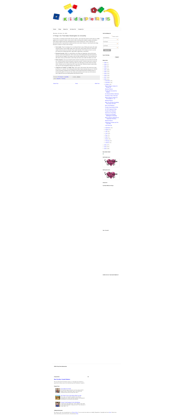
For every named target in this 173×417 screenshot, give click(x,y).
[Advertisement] (111, 252)
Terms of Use (75, 412)
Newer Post (55, 83)
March (106, 138)
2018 (105, 75)
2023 (105, 66)
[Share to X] (76, 77)
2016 (105, 79)
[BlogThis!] (75, 77)
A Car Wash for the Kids (66, 388)
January (107, 142)
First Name (110, 41)
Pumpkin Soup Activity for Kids (111, 107)
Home (54, 29)
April (106, 137)
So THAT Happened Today (111, 109)
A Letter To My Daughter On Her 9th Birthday (70, 402)
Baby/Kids (59, 78)
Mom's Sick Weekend (109, 105)
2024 (105, 64)
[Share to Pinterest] (79, 77)
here (110, 412)
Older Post (97, 83)
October (107, 84)
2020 (105, 71)
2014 (105, 146)
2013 (105, 148)
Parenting (63, 78)
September (107, 127)
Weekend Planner (109, 89)
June (106, 133)
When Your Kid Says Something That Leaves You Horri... (112, 103)
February (107, 140)
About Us (65, 29)
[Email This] (73, 77)
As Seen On (73, 29)
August (107, 129)
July (106, 131)
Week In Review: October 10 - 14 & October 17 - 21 (111, 98)
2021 (105, 69)
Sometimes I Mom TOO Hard (111, 95)
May (106, 135)
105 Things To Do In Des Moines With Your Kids (71, 395)
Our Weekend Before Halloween (112, 93)
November (107, 82)
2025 (105, 62)
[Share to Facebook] (78, 77)
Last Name (110, 45)
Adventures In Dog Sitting (110, 112)
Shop (59, 29)
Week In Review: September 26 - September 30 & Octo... (112, 118)
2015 (105, 144)
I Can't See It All (108, 125)
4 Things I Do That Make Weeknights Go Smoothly (111, 115)
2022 (105, 68)
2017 (105, 77)
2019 (105, 73)
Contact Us (80, 29)
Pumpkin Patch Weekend (110, 110)
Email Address (110, 37)
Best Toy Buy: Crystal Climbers (62, 379)
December (107, 80)
